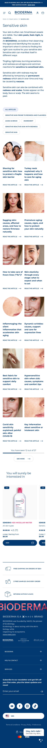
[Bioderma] (8, 640)
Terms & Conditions (13, 725)
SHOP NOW (31, 5)
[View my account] (37, 13)
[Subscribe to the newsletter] (41, 691)
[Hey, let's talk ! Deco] (40, 740)
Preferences (36, 725)
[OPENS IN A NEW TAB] (27, 616)
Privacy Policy (26, 725)
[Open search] (9, 12)
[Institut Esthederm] (23, 640)
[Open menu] (4, 12)
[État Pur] (39, 640)
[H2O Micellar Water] (20, 502)
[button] (42, 13)
